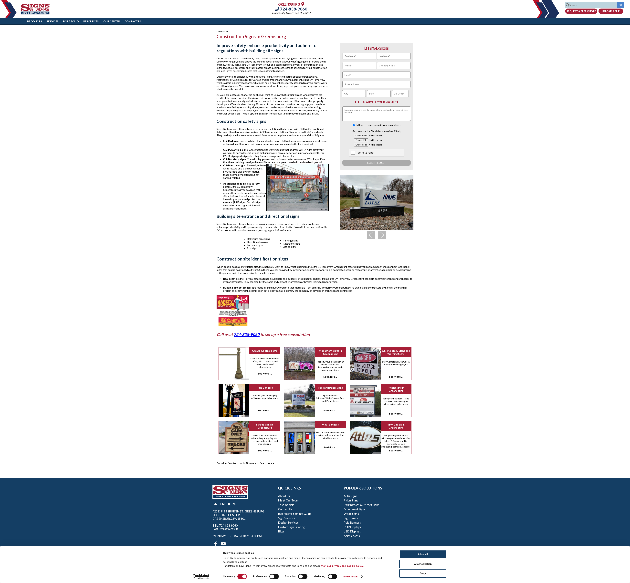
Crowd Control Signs (264, 350)
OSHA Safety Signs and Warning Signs (396, 352)
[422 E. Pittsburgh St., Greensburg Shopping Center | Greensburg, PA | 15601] (302, 4)
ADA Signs (350, 496)
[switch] (274, 576)
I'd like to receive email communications (378, 124)
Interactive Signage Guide (294, 513)
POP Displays (352, 527)
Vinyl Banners (330, 424)
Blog (281, 531)
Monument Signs (354, 509)
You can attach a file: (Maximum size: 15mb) (376, 131)
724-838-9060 (293, 8)
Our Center (111, 21)
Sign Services (286, 518)
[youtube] (223, 544)
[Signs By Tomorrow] (35, 13)
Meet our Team (288, 500)
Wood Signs (351, 513)
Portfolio (71, 21)
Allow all (423, 554)
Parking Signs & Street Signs (361, 505)
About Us (284, 496)
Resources (91, 21)
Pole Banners (265, 387)
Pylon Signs (351, 500)
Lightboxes (351, 518)
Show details (350, 576)
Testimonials (286, 505)
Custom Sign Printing (291, 527)
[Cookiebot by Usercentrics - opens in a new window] (201, 576)
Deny (423, 573)
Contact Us (133, 21)
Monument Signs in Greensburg (330, 352)
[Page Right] (382, 235)
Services (52, 21)
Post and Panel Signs (330, 387)
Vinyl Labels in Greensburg (396, 426)
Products (34, 21)
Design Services (288, 522)
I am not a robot (365, 152)
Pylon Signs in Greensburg (396, 389)
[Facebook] (215, 544)
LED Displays (352, 531)
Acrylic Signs (352, 536)
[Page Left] (371, 235)
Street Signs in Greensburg (264, 426)
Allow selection (423, 563)
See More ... (265, 373)
